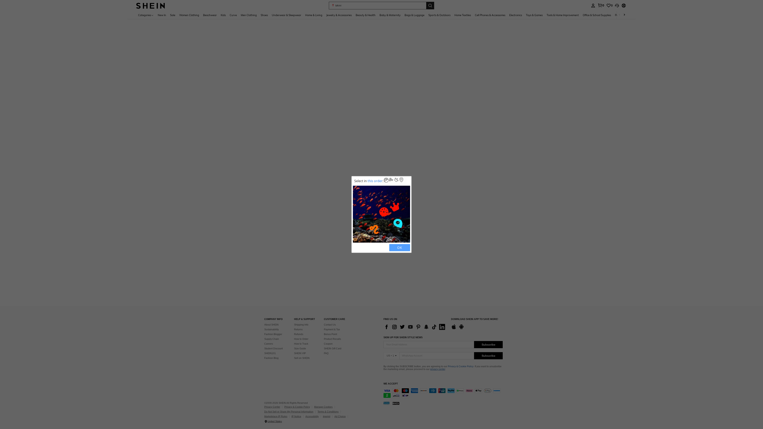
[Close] (356, 248)
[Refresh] (363, 248)
